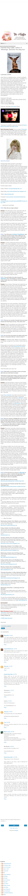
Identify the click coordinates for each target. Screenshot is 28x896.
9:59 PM (12, 731)
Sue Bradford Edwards (8, 892)
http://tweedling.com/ (6, 584)
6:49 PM (10, 711)
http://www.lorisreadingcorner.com (9, 564)
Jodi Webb (5, 876)
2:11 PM (10, 666)
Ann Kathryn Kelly (7, 865)
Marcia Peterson (6, 880)
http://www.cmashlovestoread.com (9, 525)
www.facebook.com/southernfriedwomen (16, 196)
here (6, 598)
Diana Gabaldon (8, 395)
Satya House (15, 126)
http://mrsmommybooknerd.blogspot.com (10, 578)
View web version (14, 828)
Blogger (16, 830)
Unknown (6, 666)
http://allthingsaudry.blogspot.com (9, 557)
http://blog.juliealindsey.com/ (7, 594)
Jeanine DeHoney (7, 874)
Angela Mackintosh (8, 648)
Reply (5, 644)
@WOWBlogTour (23, 600)
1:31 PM (12, 690)
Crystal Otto (5, 870)
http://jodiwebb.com (5, 535)
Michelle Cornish (6, 885)
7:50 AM (11, 635)
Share (3, 628)
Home (14, 825)
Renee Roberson (6, 889)
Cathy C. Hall (6, 868)
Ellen (4, 872)
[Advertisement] (14, 16)
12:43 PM (15, 757)
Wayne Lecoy (7, 731)
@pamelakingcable (9, 194)
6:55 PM (15, 674)
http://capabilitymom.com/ (7, 569)
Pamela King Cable (8, 674)
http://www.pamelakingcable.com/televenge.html (12, 481)
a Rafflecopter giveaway (6, 618)
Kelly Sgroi (5, 878)
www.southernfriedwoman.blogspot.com (16, 191)
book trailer (13, 106)
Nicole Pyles (5, 887)
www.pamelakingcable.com (15, 188)
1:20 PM (15, 648)
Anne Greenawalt (6, 867)
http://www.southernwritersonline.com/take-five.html (13, 486)
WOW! (4, 894)
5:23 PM (10, 701)
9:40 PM (8, 722)
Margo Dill (6, 635)
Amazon (25, 125)
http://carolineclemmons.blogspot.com (10, 550)
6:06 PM (12, 746)
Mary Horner (5, 883)
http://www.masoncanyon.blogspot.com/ (10, 543)
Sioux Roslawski (6, 890)
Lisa (5, 722)
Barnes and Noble (5, 126)
